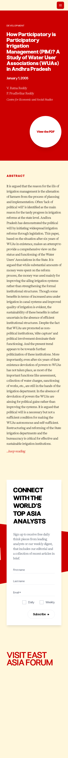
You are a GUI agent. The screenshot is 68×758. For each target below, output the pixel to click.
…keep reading (16, 451)
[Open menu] (60, 5)
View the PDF (46, 132)
